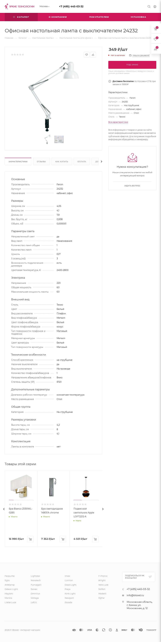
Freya (67, 589)
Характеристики (18, 161)
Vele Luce (103, 584)
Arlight (101, 580)
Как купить (61, 161)
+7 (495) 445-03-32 (71, 6)
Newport (69, 598)
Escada (68, 602)
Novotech (36, 580)
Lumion (69, 580)
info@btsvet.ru (135, 595)
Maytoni (9, 593)
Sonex (34, 589)
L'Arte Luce (10, 602)
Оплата (82, 161)
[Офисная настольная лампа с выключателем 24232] (53, 96)
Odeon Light (11, 589)
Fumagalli (36, 584)
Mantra (8, 598)
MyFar (101, 598)
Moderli (102, 593)
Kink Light (70, 593)
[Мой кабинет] (154, 7)
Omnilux (35, 593)
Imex (67, 576)
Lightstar (35, 576)
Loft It (34, 602)
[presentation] (4, 509)
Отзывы (41, 161)
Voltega (35, 598)
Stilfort (101, 589)
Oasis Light (70, 584)
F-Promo (102, 576)
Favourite (9, 576)
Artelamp (9, 584)
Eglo (7, 580)
